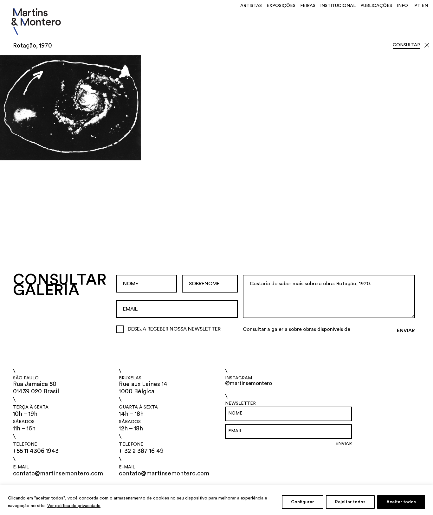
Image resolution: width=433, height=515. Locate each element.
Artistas (251, 5)
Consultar (406, 45)
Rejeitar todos (350, 502)
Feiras (307, 5)
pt (417, 5)
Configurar (302, 502)
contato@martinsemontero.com (58, 474)
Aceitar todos (401, 502)
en (425, 5)
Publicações (376, 5)
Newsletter (240, 403)
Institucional (338, 5)
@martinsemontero (248, 383)
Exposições (281, 5)
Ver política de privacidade (73, 506)
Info (402, 5)
